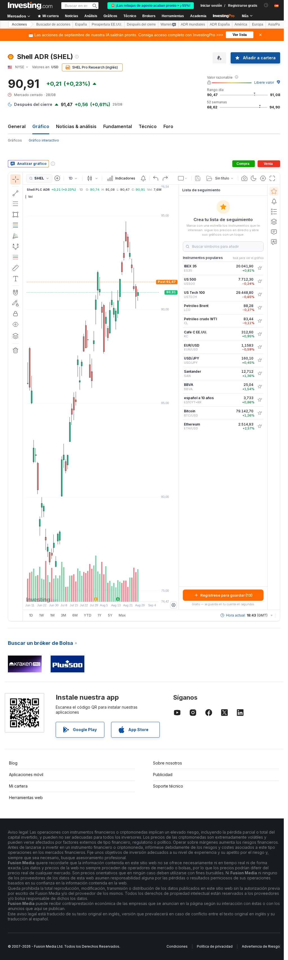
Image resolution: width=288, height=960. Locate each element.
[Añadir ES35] (260, 268)
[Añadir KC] (260, 334)
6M (75, 615)
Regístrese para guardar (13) (226, 595)
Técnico (148, 126)
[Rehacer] (165, 178)
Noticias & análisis (76, 126)
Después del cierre (141, 24)
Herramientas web (26, 797)
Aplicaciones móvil (26, 774)
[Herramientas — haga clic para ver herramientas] (15, 268)
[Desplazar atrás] (100, 594)
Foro (168, 126)
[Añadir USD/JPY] (260, 360)
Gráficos (15, 140)
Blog (13, 763)
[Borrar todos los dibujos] (15, 350)
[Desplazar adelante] (108, 594)
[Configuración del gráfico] (263, 178)
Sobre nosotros (167, 763)
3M (63, 615)
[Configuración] (173, 605)
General (17, 126)
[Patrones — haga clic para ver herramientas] (15, 247)
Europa (257, 24)
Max (122, 615)
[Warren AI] (273, 241)
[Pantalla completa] (272, 178)
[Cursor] (15, 179)
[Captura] (244, 178)
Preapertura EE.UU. (107, 24)
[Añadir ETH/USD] (260, 426)
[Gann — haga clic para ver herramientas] (15, 236)
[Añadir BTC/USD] (260, 413)
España (81, 24)
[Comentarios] (273, 231)
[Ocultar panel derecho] (177, 397)
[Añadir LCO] (260, 308)
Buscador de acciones (53, 24)
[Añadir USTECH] (260, 295)
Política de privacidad (215, 946)
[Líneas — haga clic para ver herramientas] (15, 193)
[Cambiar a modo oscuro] (253, 178)
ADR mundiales (193, 24)
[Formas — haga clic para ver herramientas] (15, 215)
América (241, 24)
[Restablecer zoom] (116, 594)
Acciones (19, 24)
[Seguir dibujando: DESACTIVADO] (15, 303)
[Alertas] (273, 201)
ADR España (220, 24)
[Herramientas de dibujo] (24, 397)
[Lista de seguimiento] (273, 191)
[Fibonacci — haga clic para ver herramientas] (15, 225)
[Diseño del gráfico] (182, 178)
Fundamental (117, 126)
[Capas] (15, 336)
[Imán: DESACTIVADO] (15, 292)
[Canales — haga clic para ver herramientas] (15, 204)
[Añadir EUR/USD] (260, 347)
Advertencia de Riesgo (261, 946)
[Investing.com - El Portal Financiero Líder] (30, 6)
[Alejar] (85, 594)
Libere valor (264, 82)
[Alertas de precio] (143, 178)
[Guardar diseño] (198, 178)
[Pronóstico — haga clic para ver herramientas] (15, 257)
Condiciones (177, 946)
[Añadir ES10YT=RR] (260, 400)
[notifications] (266, 5)
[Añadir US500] (260, 281)
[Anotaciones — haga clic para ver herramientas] (15, 279)
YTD (87, 615)
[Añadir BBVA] (260, 387)
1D (31, 615)
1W (41, 615)
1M (52, 615)
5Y (110, 615)
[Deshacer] (156, 178)
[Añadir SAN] (260, 373)
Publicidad (162, 774)
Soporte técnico (168, 786)
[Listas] (273, 211)
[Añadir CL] (260, 321)
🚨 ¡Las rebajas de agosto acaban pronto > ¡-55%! (150, 6)
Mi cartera (18, 786)
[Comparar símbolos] (57, 178)
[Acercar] (93, 594)
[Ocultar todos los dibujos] (15, 324)
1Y (100, 615)
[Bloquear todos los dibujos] (15, 314)
